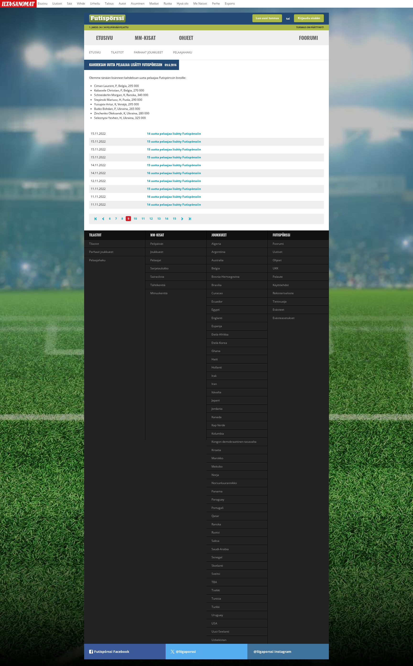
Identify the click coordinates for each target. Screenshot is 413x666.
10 (135, 219)
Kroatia (216, 450)
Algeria (216, 244)
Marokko (217, 458)
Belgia (216, 268)
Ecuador (217, 301)
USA (214, 623)
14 (166, 219)
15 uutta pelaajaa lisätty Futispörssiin (174, 141)
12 (151, 219)
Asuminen (137, 3)
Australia (217, 260)
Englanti (217, 318)
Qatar (215, 516)
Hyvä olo (182, 3)
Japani (216, 400)
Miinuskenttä (159, 293)
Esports (230, 3)
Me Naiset (200, 3)
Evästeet (278, 310)
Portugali (217, 508)
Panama (217, 491)
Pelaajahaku (182, 52)
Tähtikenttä (157, 285)
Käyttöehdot (281, 285)
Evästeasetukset (283, 318)
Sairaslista (157, 277)
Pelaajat (155, 260)
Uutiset (57, 3)
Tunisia (216, 599)
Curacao (217, 293)
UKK (275, 268)
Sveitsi (216, 574)
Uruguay (217, 615)
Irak (214, 376)
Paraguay (218, 499)
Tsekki (216, 590)
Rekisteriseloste (283, 293)
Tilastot (117, 52)
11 (143, 219)
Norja (215, 475)
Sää (69, 3)
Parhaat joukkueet (148, 52)
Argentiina (218, 252)
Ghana (216, 351)
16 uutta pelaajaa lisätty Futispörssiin (174, 173)
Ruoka (168, 3)
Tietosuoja (280, 301)
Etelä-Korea (219, 343)
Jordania (217, 409)
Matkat (154, 3)
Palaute (278, 277)
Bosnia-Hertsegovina (225, 277)
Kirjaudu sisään (309, 18)
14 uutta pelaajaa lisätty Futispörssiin (174, 134)
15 (174, 219)
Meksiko (217, 466)
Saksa (215, 541)
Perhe (216, 3)
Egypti (216, 310)
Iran (214, 384)
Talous (109, 3)
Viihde (81, 3)
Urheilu (95, 3)
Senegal (217, 557)
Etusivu (42, 3)
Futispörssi (281, 234)
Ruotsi (216, 532)
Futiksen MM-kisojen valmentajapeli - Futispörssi (145, 18)
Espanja (217, 326)
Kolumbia (218, 434)
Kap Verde (218, 425)
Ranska (216, 524)
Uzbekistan (219, 640)
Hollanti (217, 367)
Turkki (216, 607)
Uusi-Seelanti (220, 631)
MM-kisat (145, 37)
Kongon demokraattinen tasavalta (234, 442)
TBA (214, 582)
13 (159, 219)
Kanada (217, 417)
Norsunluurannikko (224, 483)
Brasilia (217, 285)
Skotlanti (217, 566)
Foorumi (308, 37)
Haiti (215, 359)
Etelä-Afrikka (220, 334)
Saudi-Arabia (220, 549)
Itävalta (216, 392)
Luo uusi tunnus (267, 18)
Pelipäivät (156, 244)
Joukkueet (156, 252)
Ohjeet (186, 37)
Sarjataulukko (159, 268)
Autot (122, 3)
